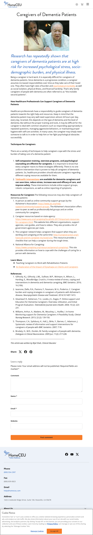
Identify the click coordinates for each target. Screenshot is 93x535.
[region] (46, 522)
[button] (82, 4)
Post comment (46, 437)
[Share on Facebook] (25, 351)
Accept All (54, 531)
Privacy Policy (52, 524)
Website (14, 421)
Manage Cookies (37, 531)
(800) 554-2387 (10, 472)
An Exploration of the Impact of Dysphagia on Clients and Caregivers (47, 267)
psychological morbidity (64, 86)
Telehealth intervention (27, 179)
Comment (15, 375)
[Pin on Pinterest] (31, 351)
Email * (14, 408)
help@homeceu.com (12, 491)
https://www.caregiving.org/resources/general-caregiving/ (42, 247)
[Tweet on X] (20, 351)
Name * (14, 396)
